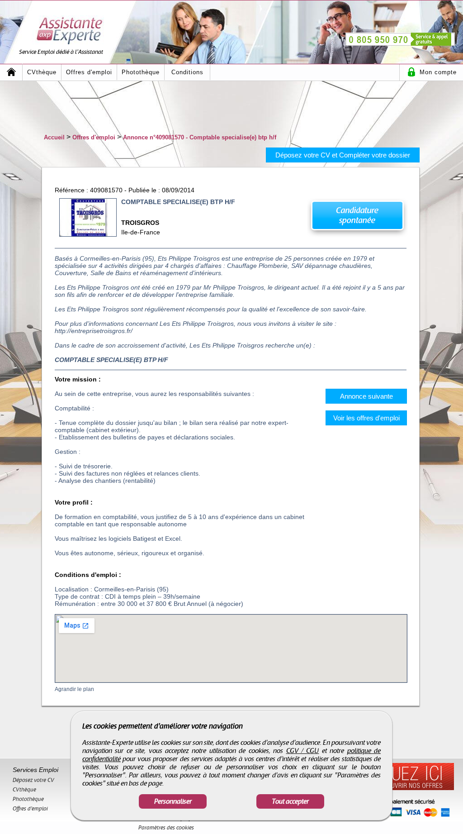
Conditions (187, 72)
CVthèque (42, 72)
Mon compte (438, 72)
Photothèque (141, 72)
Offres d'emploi (89, 72)
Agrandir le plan (74, 689)
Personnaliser (173, 801)
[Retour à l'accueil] (11, 72)
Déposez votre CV (33, 780)
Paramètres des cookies (166, 827)
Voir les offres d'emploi (366, 418)
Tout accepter (290, 801)
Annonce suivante (366, 396)
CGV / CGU (302, 751)
